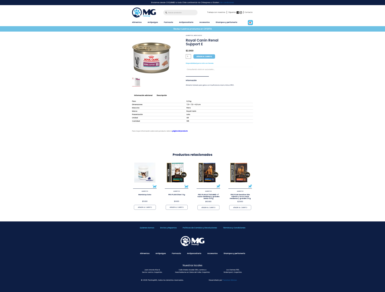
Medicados (198, 35)
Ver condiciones (227, 2)
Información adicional (143, 95)
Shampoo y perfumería (226, 22)
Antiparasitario (186, 22)
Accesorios (204, 22)
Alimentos (137, 22)
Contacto (249, 12)
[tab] (143, 95)
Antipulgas (153, 22)
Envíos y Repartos (168, 227)
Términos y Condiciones (234, 227)
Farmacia (168, 22)
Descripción (162, 95)
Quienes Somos (147, 227)
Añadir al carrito (204, 56)
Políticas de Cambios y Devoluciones (200, 227)
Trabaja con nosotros (216, 12)
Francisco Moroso (230, 280)
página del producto (180, 131)
